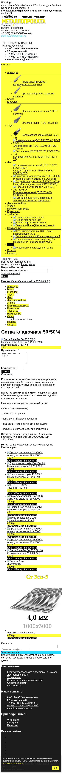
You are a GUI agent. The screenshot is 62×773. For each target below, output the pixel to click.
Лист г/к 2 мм (14, 564)
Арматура (12, 72)
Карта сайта (14, 685)
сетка (13, 444)
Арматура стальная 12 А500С (23, 455)
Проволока (13, 211)
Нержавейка (14, 228)
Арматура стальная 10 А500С (23, 542)
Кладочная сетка (22, 319)
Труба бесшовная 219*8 (20, 520)
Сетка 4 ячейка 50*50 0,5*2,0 (34, 281)
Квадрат (11, 253)
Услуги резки (14, 677)
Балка (10, 99)
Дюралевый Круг (16, 203)
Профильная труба (18, 208)
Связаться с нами (17, 683)
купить (49, 444)
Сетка (10, 244)
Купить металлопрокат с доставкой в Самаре (32, 672)
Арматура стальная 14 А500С (23, 531)
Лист (9, 162)
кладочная (23, 444)
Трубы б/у (12, 214)
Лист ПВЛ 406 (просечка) (21, 632)
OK (55, 768)
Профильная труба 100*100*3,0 (24, 466)
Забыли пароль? (10, 273)
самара (40, 444)
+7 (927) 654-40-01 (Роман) (22, 54)
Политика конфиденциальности (25, 680)
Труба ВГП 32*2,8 (17, 488)
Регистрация (28, 264)
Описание (6, 374)
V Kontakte (13, 720)
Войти (4, 261)
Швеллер (12, 101)
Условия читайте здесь (13, 763)
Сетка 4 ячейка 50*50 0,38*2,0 (23, 553)
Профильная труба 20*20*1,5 (23, 509)
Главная (6, 281)
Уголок (11, 206)
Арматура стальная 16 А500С (23, 498)
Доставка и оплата (17, 674)
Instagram (12, 722)
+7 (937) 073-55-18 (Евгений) (23, 56)
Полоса (11, 250)
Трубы (10, 125)
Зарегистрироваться (19, 261)
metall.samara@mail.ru (13, 36)
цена (32, 444)
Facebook (12, 725)
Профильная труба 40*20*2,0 (23, 477)
